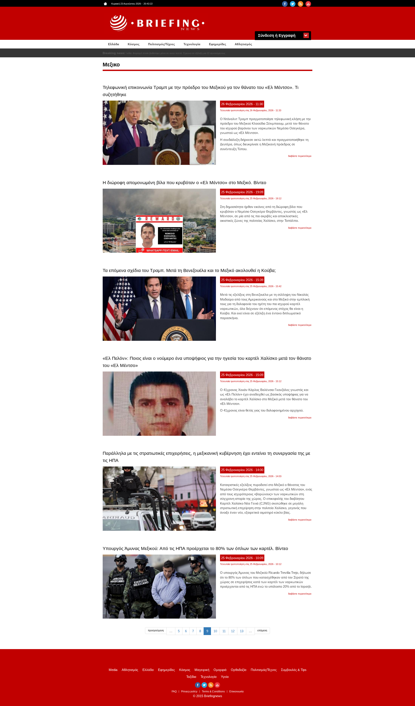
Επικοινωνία (236, 691)
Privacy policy (189, 691)
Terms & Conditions (213, 691)
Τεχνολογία (192, 44)
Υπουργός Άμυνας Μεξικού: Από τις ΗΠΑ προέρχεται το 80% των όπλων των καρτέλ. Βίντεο (195, 548)
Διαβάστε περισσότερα (299, 156)
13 (241, 631)
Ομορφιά (220, 670)
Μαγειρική (202, 670)
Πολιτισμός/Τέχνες (161, 44)
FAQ (174, 691)
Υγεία (225, 677)
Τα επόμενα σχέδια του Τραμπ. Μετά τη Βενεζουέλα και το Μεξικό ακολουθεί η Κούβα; (189, 270)
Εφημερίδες (217, 44)
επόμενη (262, 630)
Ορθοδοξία (238, 670)
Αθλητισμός (243, 44)
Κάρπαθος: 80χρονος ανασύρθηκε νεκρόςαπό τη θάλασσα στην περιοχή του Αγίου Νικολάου (174, 53)
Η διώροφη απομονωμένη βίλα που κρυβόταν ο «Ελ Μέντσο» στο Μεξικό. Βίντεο (184, 182)
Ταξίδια (191, 677)
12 (233, 631)
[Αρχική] (158, 23)
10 (215, 631)
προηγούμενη (156, 630)
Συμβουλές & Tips (293, 670)
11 (224, 631)
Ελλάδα (113, 44)
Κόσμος (133, 44)
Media (113, 670)
